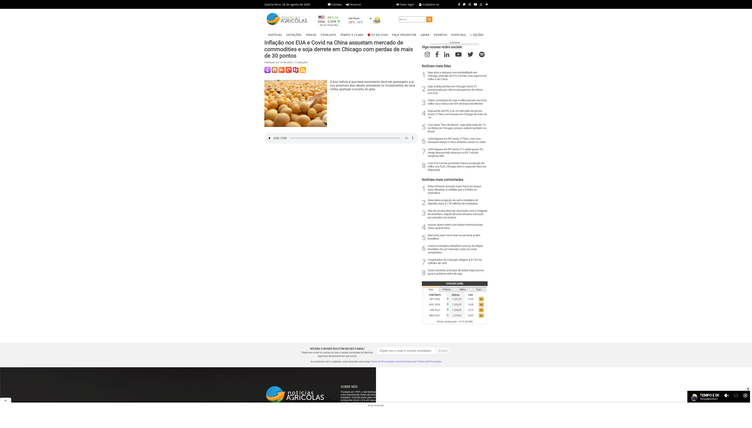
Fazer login (406, 4)
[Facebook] (458, 4)
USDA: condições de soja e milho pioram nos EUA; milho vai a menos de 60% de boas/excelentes (457, 102)
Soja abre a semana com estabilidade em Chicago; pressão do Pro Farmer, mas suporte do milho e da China (457, 76)
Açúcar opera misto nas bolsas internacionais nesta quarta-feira (455, 226)
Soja (430, 289)
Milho (463, 289)
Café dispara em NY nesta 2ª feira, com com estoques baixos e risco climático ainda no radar (457, 140)
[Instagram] (468, 4)
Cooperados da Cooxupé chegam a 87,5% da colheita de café (455, 261)
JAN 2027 (434, 310)
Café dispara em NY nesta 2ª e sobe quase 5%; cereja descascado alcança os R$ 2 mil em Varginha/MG (456, 153)
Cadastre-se (430, 4)
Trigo (478, 289)
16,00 (471, 315)
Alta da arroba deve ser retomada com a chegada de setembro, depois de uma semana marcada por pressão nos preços (457, 214)
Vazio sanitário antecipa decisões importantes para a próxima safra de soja (456, 272)
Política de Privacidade (429, 361)
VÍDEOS (311, 35)
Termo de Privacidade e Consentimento (391, 361)
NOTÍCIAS (275, 35)
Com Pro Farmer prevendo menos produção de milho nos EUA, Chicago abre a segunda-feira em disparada (457, 167)
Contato (336, 4)
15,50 (471, 304)
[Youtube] (474, 4)
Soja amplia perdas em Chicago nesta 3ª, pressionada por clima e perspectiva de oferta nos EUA (455, 90)
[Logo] (286, 19)
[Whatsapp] (480, 4)
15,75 (471, 310)
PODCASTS (328, 35)
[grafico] (481, 299)
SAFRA (425, 35)
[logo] (298, 395)
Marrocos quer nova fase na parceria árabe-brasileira (454, 237)
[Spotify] (482, 54)
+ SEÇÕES (477, 35)
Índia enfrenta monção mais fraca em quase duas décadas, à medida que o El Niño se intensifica (454, 190)
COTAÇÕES (294, 35)
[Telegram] (485, 4)
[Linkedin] (446, 54)
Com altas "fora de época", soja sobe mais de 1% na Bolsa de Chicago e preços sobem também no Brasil (457, 128)
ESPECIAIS (458, 35)
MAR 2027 (434, 315)
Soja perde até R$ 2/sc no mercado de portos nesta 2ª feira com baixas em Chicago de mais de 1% (457, 114)
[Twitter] (463, 4)
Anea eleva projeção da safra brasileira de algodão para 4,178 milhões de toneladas (453, 202)
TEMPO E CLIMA (351, 35)
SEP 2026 (435, 299)
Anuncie (355, 4)
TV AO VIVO (379, 35)
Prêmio (447, 289)
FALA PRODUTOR (404, 35)
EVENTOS (440, 35)
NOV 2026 (434, 304)
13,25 (471, 299)
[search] (429, 19)
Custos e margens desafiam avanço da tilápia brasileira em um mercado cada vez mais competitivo (455, 249)
